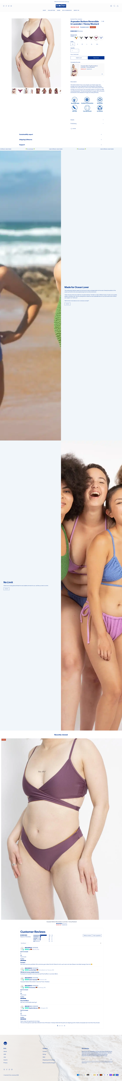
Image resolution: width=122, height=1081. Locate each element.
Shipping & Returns (25, 139)
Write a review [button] (87, 935)
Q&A (44, 1057)
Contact (45, 1051)
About (5, 1051)
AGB (5, 1054)
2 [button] (59, 1025)
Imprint (5, 1060)
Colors (72, 36)
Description (74, 81)
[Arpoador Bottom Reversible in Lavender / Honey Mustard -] (14, 91)
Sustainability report (26, 134)
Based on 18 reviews (25, 936)
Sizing (44, 1054)
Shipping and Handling (49, 1060)
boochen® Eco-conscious (76, 19)
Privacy (5, 1062)
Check (67, 303)
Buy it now (96, 57)
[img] (28, 947)
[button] (44, 10)
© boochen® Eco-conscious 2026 (11, 1075)
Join (111, 1059)
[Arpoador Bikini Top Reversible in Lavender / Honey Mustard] (75, 69)
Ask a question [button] (97, 935)
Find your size (74, 34)
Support (22, 145)
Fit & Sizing (73, 123)
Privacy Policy (104, 1061)
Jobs (5, 1057)
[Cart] (117, 6)
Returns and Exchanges (49, 1062)
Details (72, 119)
